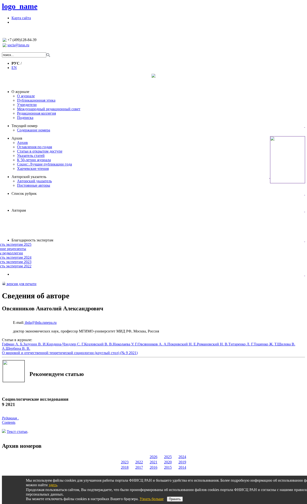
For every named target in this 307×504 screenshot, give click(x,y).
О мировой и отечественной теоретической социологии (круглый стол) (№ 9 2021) (70, 353)
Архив (17, 138)
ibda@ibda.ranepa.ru (40, 322)
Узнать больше (152, 499)
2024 (182, 457)
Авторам (19, 210)
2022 (139, 462)
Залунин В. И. (35, 344)
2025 (168, 457)
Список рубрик (24, 193)
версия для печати (21, 284)
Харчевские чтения (33, 168)
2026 (153, 457)
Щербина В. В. (18, 348)
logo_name (19, 6)
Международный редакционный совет (48, 109)
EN (14, 68)
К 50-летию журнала (34, 160)
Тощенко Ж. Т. (265, 344)
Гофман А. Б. (12, 344)
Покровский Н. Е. (182, 344)
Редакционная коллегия (36, 113)
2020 (168, 462)
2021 (153, 462)
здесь (53, 485)
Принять (175, 499)
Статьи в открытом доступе (39, 151)
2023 (125, 462)
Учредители (27, 105)
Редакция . (10, 418)
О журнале (20, 92)
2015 (168, 467)
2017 (139, 467)
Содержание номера (33, 130)
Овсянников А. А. (152, 344)
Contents (8, 422)
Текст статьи (17, 432)
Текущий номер (24, 126)
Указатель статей (31, 156)
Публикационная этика (36, 100)
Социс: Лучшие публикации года (44, 164)
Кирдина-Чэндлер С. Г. (65, 344)
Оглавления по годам (34, 147)
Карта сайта (21, 18)
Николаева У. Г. (125, 344)
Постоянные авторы (33, 185)
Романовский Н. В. (212, 344)
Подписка (25, 118)
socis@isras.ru (18, 45)
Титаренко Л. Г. (241, 344)
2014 (182, 467)
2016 (153, 467)
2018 (125, 467)
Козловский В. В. (98, 344)
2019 (182, 462)
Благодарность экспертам (32, 240)
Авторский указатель (29, 177)
